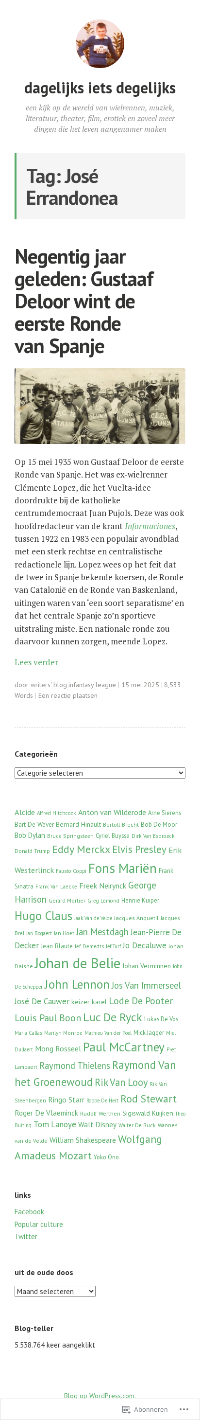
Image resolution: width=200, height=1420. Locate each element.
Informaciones (150, 526)
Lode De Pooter (141, 1000)
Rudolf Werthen (100, 1113)
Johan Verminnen (146, 965)
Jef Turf (113, 946)
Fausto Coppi (71, 871)
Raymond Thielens (74, 1065)
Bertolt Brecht (121, 824)
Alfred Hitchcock (56, 813)
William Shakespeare (83, 1140)
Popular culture (39, 1224)
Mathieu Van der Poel (108, 1033)
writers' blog (49, 684)
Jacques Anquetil (136, 918)
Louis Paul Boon (48, 1018)
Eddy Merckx (81, 849)
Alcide (25, 812)
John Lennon (77, 984)
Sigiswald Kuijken (147, 1113)
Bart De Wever (34, 824)
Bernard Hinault (78, 824)
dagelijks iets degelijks (100, 87)
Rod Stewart (148, 1098)
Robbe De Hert (102, 1100)
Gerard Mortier (67, 900)
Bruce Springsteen (70, 836)
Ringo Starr (66, 1099)
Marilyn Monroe (63, 1033)
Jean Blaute (57, 945)
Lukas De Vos (161, 1019)
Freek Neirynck (102, 885)
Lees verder (36, 662)
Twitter (26, 1236)
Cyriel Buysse (113, 835)
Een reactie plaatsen (68, 695)
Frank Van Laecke (56, 886)
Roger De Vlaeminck (46, 1113)
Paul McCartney (124, 1047)
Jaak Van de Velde (93, 918)
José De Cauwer (42, 1001)
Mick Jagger (148, 1032)
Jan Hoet (64, 933)
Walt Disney (97, 1124)
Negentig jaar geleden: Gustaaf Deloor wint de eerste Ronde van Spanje (84, 301)
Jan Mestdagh (102, 932)
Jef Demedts (89, 946)
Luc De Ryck (112, 1017)
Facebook (29, 1211)
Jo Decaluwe (145, 945)
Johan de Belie (77, 963)
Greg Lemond (103, 900)
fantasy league (94, 684)
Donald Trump (32, 851)
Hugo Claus (43, 915)
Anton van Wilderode (112, 812)
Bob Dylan (30, 835)
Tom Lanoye (54, 1124)
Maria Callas (28, 1033)
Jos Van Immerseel (146, 985)
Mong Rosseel (58, 1048)
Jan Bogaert (39, 933)
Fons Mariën (122, 868)
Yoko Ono (106, 1157)
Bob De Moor (159, 824)
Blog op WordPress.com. (100, 1395)
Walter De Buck (137, 1125)
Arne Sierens (164, 812)
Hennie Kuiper (140, 900)
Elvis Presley (139, 849)
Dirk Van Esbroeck (153, 836)
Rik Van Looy (121, 1082)
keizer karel (89, 1001)
